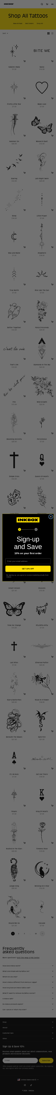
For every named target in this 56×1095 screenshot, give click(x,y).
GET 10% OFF (28, 569)
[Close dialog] (51, 517)
